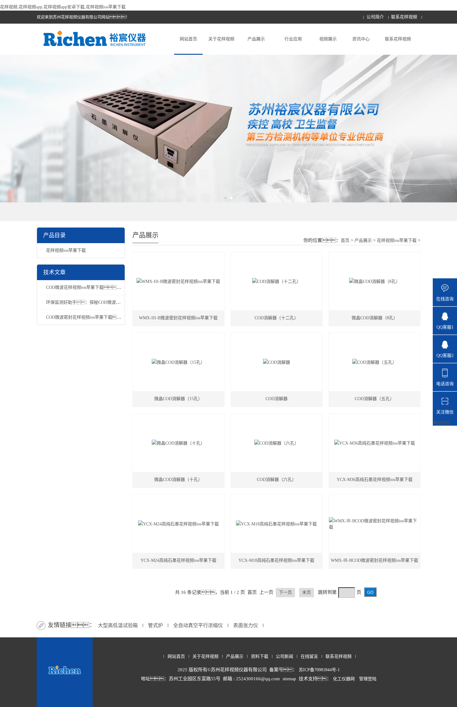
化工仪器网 (344, 679)
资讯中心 (361, 39)
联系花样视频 (404, 17)
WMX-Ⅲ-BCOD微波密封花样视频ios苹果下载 (374, 560)
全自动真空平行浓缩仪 (198, 625)
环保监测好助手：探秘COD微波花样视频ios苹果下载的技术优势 (112, 302)
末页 (306, 592)
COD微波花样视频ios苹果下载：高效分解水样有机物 (103, 287)
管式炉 (155, 625)
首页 (345, 240)
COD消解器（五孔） (374, 398)
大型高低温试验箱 (118, 625)
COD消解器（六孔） (276, 479)
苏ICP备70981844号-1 (319, 670)
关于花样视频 (221, 39)
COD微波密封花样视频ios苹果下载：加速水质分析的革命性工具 (114, 317)
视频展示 (328, 39)
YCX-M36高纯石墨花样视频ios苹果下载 (375, 479)
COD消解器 (276, 398)
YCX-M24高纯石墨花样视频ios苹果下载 (178, 560)
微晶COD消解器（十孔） (178, 479)
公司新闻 (284, 656)
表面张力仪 (245, 625)
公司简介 (375, 17)
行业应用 (293, 39)
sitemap (289, 679)
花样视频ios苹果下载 (66, 250)
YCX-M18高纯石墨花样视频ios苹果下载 (276, 560)
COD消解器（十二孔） (276, 318)
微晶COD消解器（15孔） (178, 398)
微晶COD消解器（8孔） (375, 318)
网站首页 (188, 39)
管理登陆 (367, 679)
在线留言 (309, 656)
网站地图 (441, 423)
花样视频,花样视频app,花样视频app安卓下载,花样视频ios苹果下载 (63, 7)
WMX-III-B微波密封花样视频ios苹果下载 (178, 318)
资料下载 (259, 656)
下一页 (285, 592)
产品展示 (256, 39)
